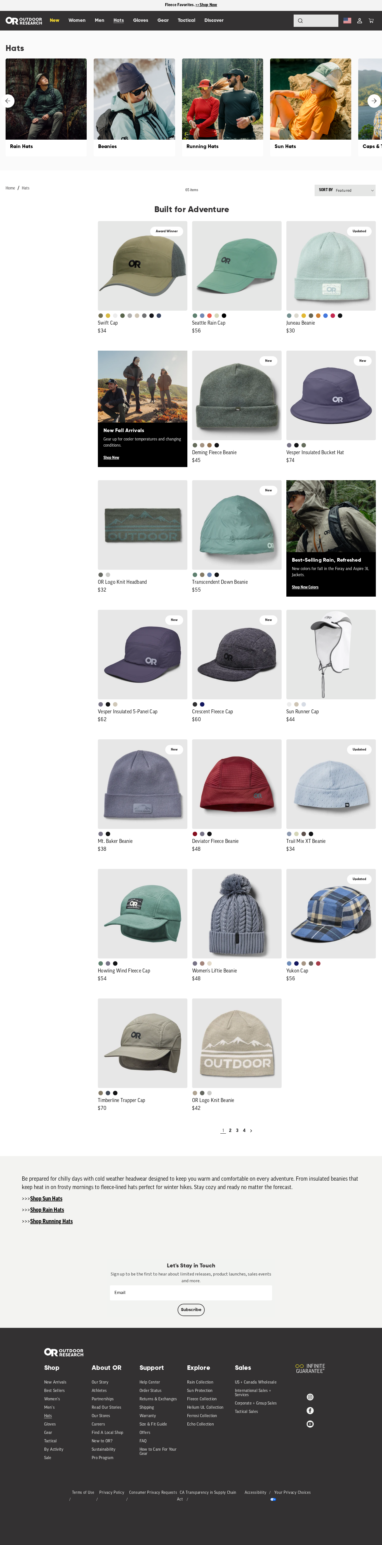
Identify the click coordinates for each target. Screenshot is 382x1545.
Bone (209, 963)
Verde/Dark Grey (122, 315)
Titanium (303, 704)
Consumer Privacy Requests (153, 1493)
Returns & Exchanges (158, 1399)
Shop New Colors (305, 587)
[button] (371, 21)
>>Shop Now (206, 5)
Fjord (289, 834)
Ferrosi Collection (202, 1416)
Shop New (111, 458)
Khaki (296, 704)
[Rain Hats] (46, 107)
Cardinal (209, 315)
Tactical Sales (246, 1412)
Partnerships (103, 1399)
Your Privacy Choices (292, 1493)
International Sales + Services (253, 1393)
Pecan (209, 445)
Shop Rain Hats (47, 1210)
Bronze (318, 315)
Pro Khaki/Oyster (195, 1093)
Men (99, 20)
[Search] (285, 21)
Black (340, 315)
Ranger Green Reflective (100, 315)
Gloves (50, 1424)
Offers (145, 1433)
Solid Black (224, 315)
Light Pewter (296, 315)
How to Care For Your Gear (158, 1452)
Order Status (151, 1391)
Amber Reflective (108, 315)
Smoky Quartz (289, 445)
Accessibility (256, 1493)
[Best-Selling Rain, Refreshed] (331, 525)
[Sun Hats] (310, 107)
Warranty (148, 1416)
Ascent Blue (202, 315)
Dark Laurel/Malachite (100, 575)
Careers (98, 1424)
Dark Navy (202, 704)
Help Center (150, 1382)
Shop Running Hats (51, 1222)
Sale (47, 1458)
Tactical (50, 1441)
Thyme (289, 315)
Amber (303, 315)
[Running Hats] (222, 107)
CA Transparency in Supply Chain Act (206, 1496)
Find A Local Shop (107, 1433)
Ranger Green (311, 315)
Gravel (202, 575)
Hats (25, 188)
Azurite (325, 315)
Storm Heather (195, 704)
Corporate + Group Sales (256, 1403)
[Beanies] (134, 107)
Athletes (99, 1391)
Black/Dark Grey (151, 315)
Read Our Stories (106, 1408)
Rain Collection (200, 1382)
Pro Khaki (216, 315)
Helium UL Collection (205, 1408)
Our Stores (101, 1416)
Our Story (100, 1382)
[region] (191, 5)
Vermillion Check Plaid (318, 963)
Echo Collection (200, 1424)
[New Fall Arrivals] (142, 395)
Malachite (195, 315)
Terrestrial (202, 963)
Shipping (147, 1408)
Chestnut (303, 834)
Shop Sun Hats (46, 1199)
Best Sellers (54, 1391)
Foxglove (333, 315)
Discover (213, 20)
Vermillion (195, 834)
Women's (52, 1399)
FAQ (143, 1441)
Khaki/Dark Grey (137, 315)
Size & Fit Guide (153, 1424)
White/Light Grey (115, 315)
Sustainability (104, 1450)
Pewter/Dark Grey (130, 315)
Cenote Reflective (159, 315)
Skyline (209, 575)
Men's (49, 1408)
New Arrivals (55, 1382)
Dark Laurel (195, 445)
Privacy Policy (111, 1493)
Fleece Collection (202, 1399)
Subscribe (191, 1310)
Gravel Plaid (311, 963)
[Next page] (251, 1130)
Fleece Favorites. (180, 5)
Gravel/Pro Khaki (115, 704)
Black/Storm (108, 575)
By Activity (54, 1450)
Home (10, 188)
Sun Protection (200, 1391)
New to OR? (102, 1441)
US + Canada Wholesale (256, 1382)
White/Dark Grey (289, 704)
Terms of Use (83, 1493)
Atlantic (108, 1093)
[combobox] (316, 21)
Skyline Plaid (289, 963)
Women (77, 20)
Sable (202, 445)
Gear (48, 1433)
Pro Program (102, 1458)
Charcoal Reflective (144, 315)
